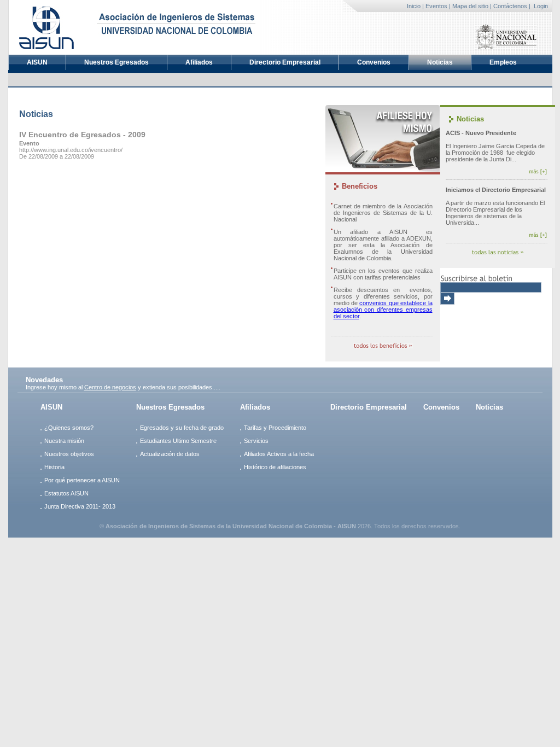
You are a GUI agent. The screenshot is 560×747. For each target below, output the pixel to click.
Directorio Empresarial (284, 62)
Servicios (256, 440)
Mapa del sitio (470, 6)
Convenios (373, 62)
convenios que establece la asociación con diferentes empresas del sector (383, 309)
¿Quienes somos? (69, 427)
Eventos (436, 6)
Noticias (440, 62)
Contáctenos (510, 6)
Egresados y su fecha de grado (182, 427)
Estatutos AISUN (66, 493)
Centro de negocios (110, 387)
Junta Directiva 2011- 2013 (79, 506)
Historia (54, 467)
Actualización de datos (170, 454)
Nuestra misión (64, 440)
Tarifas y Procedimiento (275, 427)
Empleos (503, 62)
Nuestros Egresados (116, 62)
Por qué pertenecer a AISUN (82, 480)
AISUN (37, 62)
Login (541, 6)
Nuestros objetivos (69, 454)
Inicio (414, 6)
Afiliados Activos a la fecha (279, 454)
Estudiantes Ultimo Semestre (178, 440)
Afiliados (199, 62)
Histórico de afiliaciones (275, 467)
